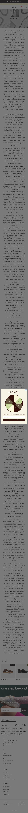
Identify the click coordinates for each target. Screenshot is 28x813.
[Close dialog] (26, 390)
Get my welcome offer (14, 419)
